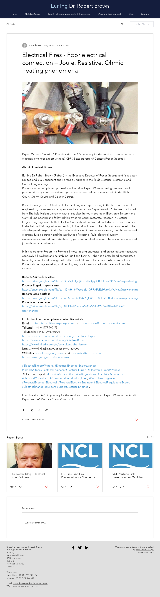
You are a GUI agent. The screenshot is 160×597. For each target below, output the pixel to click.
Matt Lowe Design (145, 549)
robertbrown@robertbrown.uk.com (30, 583)
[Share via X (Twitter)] (31, 409)
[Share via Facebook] (23, 409)
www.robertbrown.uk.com (25, 586)
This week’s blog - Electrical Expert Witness (27, 475)
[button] (109, 14)
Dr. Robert (81, 6)
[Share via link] (46, 409)
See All (150, 437)
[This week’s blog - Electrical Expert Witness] (29, 455)
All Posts (11, 24)
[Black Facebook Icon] (73, 547)
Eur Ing (59, 6)
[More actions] (136, 45)
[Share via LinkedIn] (39, 409)
